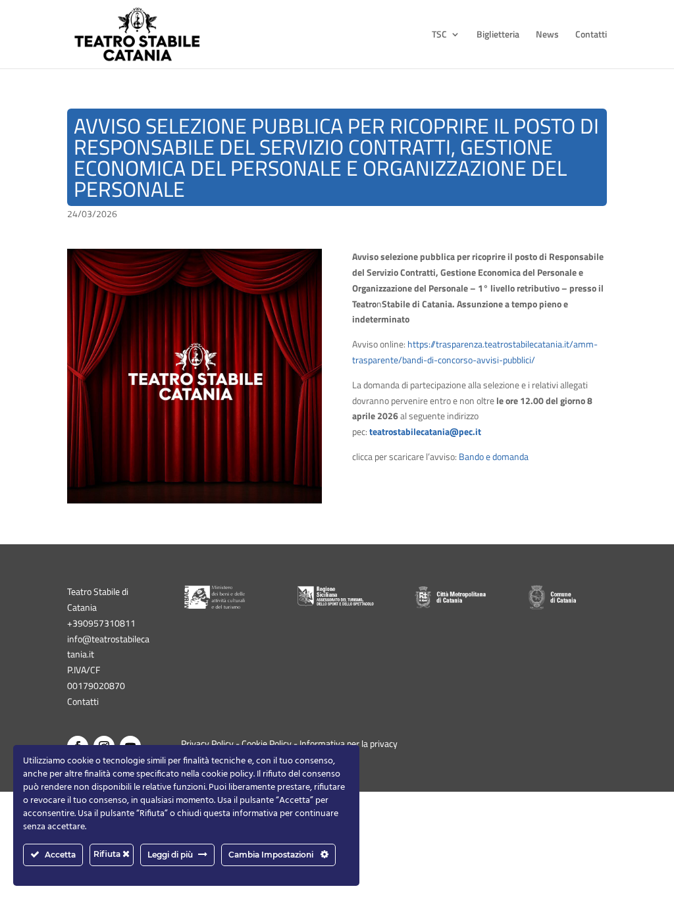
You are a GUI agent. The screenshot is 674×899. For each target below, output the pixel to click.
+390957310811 (101, 623)
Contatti (591, 35)
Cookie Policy (267, 743)
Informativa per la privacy (348, 743)
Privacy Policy (207, 743)
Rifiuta (107, 854)
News (547, 35)
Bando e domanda (494, 456)
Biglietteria (498, 35)
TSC (439, 35)
